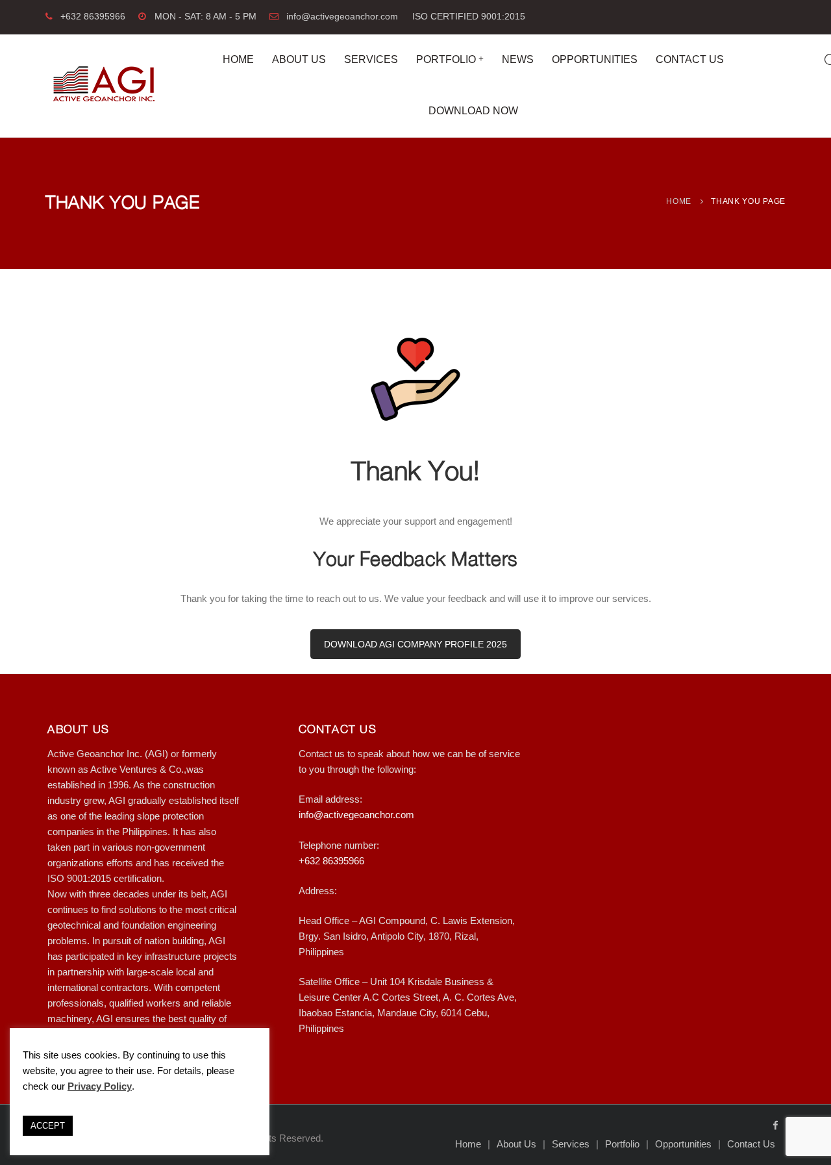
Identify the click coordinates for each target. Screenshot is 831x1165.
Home (238, 59)
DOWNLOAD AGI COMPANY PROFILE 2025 (415, 644)
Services (371, 59)
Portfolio (446, 59)
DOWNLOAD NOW (473, 110)
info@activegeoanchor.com (342, 16)
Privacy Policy (100, 1086)
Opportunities (595, 59)
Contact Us (690, 59)
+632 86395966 (92, 16)
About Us (299, 59)
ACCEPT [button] (48, 1126)
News (518, 59)
